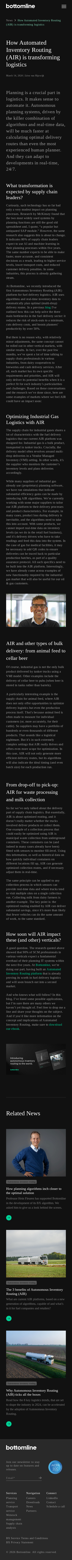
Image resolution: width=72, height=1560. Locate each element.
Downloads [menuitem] (33, 1502)
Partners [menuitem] (31, 1510)
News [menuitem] (29, 1506)
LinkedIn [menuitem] (52, 1498)
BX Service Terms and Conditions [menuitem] (27, 1538)
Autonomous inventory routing (21, 1181)
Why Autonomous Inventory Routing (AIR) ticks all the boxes (32, 1393)
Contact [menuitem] (51, 1502)
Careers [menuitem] (31, 1498)
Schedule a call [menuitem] (55, 1506)
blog (48, 307)
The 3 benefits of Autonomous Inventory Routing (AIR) (34, 1292)
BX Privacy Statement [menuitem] (19, 1542)
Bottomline (43, 965)
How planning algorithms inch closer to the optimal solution (33, 1191)
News (10, 20)
